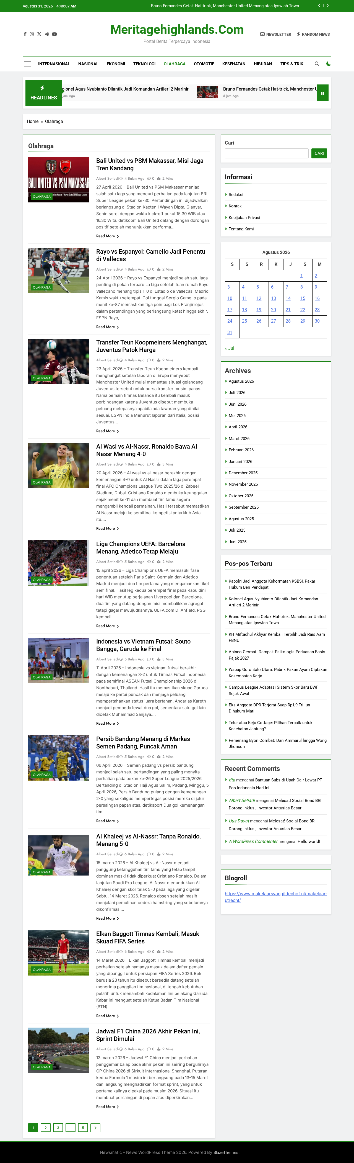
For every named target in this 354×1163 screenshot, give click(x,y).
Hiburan (263, 63)
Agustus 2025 (241, 518)
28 (288, 321)
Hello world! (309, 841)
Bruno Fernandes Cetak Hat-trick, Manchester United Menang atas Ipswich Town (225, 6)
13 (273, 298)
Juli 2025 (237, 530)
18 (244, 309)
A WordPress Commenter (253, 841)
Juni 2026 (237, 404)
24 (229, 321)
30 (317, 321)
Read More (105, 236)
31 (229, 332)
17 (229, 309)
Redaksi (236, 194)
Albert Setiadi (242, 800)
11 (244, 298)
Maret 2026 (239, 438)
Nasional (88, 63)
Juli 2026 (237, 392)
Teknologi (144, 63)
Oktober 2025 (241, 495)
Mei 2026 (237, 415)
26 (258, 321)
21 (288, 309)
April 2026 (238, 426)
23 (317, 309)
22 (302, 309)
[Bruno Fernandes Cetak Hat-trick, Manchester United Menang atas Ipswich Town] (178, 92)
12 (258, 298)
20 (273, 309)
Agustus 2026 (241, 381)
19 (258, 309)
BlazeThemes (226, 1152)
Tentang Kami (241, 229)
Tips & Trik (291, 63)
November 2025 (243, 484)
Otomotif (204, 63)
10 (229, 298)
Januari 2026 (240, 461)
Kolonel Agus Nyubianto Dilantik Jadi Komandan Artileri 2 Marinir (94, 89)
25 (244, 321)
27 (273, 321)
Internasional (54, 63)
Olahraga (175, 63)
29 (302, 321)
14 (288, 298)
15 (302, 298)
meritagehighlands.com (177, 29)
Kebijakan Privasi (244, 217)
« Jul (229, 348)
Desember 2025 (243, 472)
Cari (229, 143)
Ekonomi (116, 63)
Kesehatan (234, 63)
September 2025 (244, 507)
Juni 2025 (237, 541)
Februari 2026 (241, 449)
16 (317, 298)
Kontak (235, 206)
